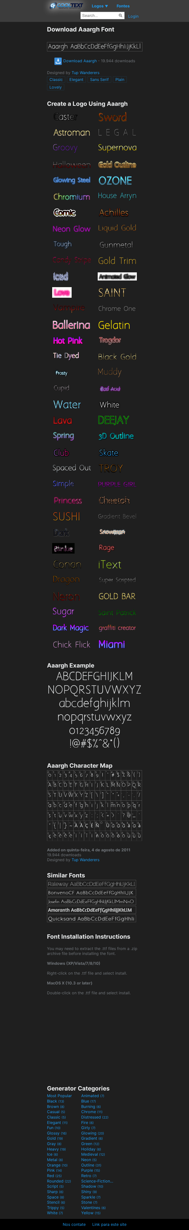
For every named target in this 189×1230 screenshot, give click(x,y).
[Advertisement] (23, 99)
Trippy (55, 1207)
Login (133, 16)
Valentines (93, 1207)
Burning (91, 1106)
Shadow (92, 1186)
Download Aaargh (79, 60)
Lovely (55, 87)
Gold (55, 1138)
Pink (54, 1170)
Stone (89, 1202)
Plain (119, 79)
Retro (89, 1175)
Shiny (89, 1191)
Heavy (56, 1149)
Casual (56, 1111)
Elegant (76, 79)
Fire (87, 1122)
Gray (54, 1143)
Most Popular (59, 1095)
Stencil (56, 1202)
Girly (88, 1127)
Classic (56, 79)
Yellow (91, 1212)
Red (54, 1175)
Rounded (59, 1181)
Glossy (57, 1133)
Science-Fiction (97, 1181)
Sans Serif (99, 79)
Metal (55, 1159)
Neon (89, 1159)
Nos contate (74, 1224)
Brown (55, 1106)
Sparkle (91, 1197)
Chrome (92, 1111)
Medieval (93, 1154)
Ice (52, 1154)
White (55, 1212)
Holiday (91, 1149)
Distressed (95, 1117)
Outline (91, 1165)
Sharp (55, 1191)
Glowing (92, 1133)
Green (90, 1143)
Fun (54, 1127)
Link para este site (109, 1224)
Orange (57, 1165)
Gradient (92, 1138)
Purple (90, 1170)
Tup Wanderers (85, 72)
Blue (88, 1101)
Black (55, 1101)
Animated (92, 1095)
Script (55, 1186)
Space (55, 1197)
